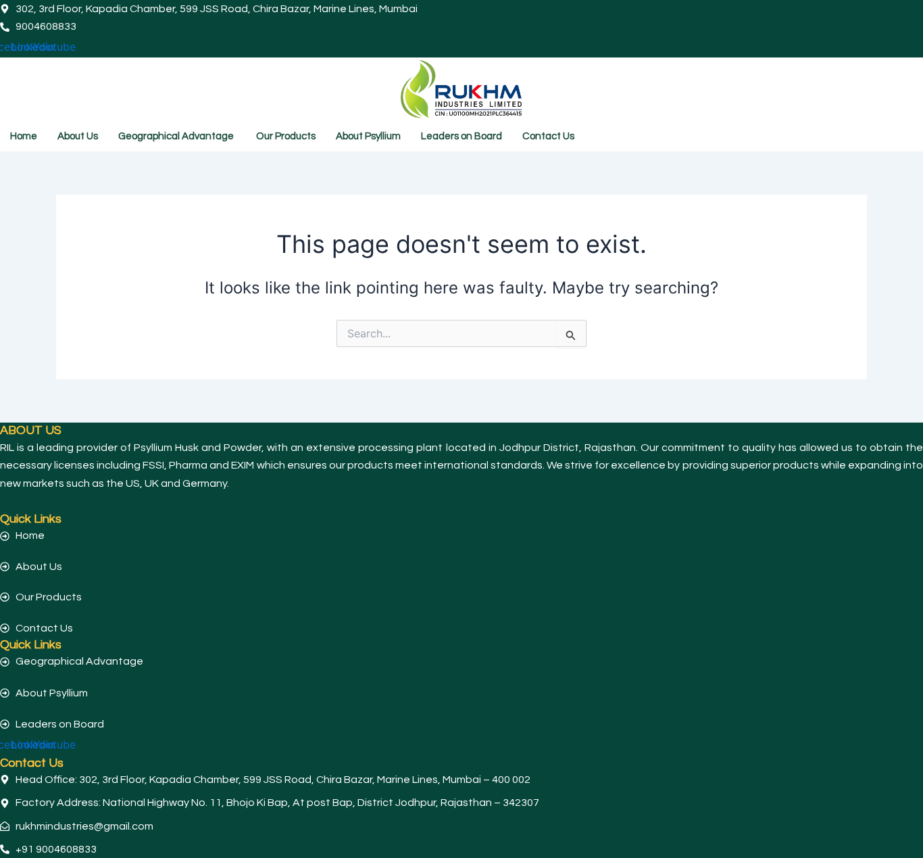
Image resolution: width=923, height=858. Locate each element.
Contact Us (548, 136)
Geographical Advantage (177, 136)
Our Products (286, 136)
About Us (77, 136)
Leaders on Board (461, 136)
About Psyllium (368, 136)
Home (23, 136)
